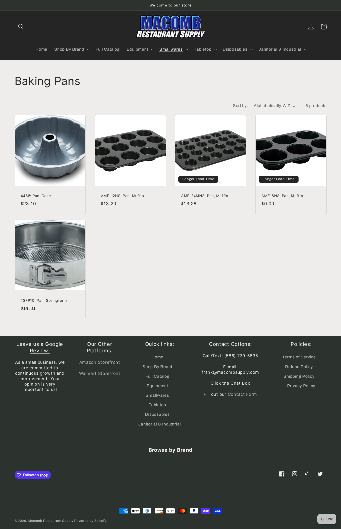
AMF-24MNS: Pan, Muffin (204, 196)
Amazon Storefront (99, 362)
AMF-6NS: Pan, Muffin (282, 196)
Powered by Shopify (90, 521)
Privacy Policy (301, 386)
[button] (21, 26)
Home (157, 357)
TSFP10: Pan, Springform (44, 300)
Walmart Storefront (99, 373)
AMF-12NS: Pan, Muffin (122, 196)
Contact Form (242, 394)
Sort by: (240, 106)
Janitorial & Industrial (159, 424)
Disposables (157, 414)
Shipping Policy (298, 376)
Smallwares (157, 395)
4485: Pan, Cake (36, 196)
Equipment (157, 386)
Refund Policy (299, 367)
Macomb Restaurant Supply (51, 521)
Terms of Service (299, 357)
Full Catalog (157, 376)
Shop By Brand (157, 367)
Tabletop (157, 405)
